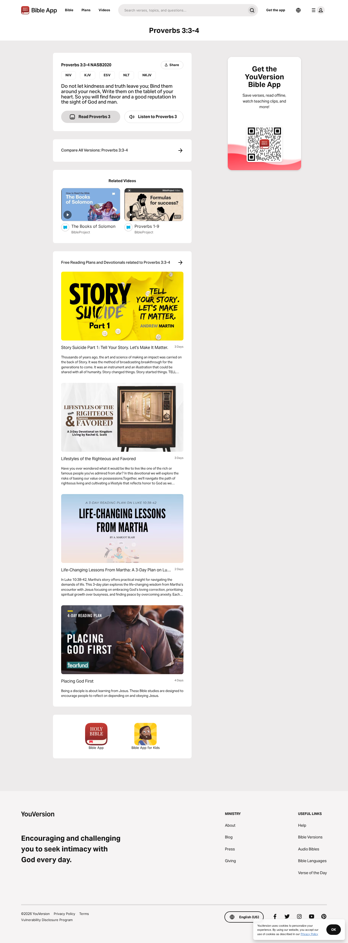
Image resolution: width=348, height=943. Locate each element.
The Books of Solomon (95, 226)
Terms (84, 914)
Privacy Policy (64, 914)
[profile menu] (317, 10)
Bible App (96, 748)
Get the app (275, 10)
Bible (69, 10)
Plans (86, 10)
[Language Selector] (298, 10)
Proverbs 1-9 (152, 226)
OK (333, 929)
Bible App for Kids (145, 748)
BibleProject (80, 232)
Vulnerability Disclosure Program (47, 920)
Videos (104, 10)
